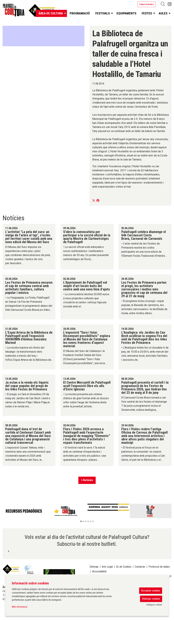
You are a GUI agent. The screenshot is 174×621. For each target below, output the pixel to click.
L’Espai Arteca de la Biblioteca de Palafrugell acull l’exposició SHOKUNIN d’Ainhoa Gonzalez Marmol (29, 337)
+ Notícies (87, 480)
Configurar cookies (154, 605)
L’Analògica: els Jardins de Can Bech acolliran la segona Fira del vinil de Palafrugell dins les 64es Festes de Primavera (144, 337)
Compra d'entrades (146, 4)
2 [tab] (83, 521)
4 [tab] (88, 521)
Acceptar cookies (150, 590)
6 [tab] (93, 521)
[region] (43, 36)
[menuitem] (169, 4)
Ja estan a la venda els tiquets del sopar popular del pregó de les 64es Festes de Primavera (27, 385)
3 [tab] (86, 521)
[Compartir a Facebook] (98, 200)
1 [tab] (81, 521)
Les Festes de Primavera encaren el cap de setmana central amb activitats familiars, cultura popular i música (29, 287)
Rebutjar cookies (151, 598)
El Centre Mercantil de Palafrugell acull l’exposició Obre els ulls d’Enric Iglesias (87, 385)
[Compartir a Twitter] (93, 200)
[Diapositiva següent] (168, 513)
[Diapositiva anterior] (6, 513)
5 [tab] (90, 521)
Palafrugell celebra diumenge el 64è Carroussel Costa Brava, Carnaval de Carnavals (143, 235)
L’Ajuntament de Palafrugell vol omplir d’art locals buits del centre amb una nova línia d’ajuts (86, 285)
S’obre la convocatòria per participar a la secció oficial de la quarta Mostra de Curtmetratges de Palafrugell (86, 237)
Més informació (19, 606)
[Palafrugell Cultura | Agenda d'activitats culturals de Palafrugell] (29, 11)
